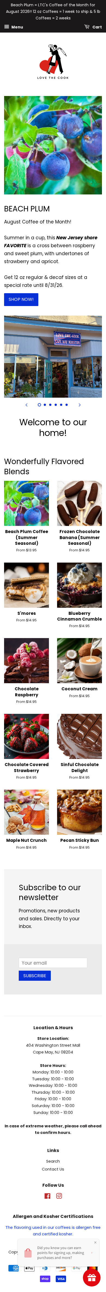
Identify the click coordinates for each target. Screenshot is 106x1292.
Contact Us (53, 1169)
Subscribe (34, 976)
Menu (17, 27)
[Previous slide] (26, 404)
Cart (97, 27)
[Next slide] (80, 404)
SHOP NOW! (21, 299)
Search (53, 1161)
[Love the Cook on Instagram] (59, 1197)
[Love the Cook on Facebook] (47, 1197)
